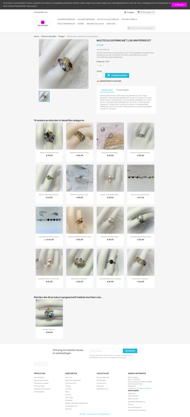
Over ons (110, 24)
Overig (81, 24)
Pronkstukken (39, 392)
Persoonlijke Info (103, 377)
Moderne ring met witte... (110, 195)
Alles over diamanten (73, 380)
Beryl (67, 392)
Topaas (68, 386)
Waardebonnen (103, 389)
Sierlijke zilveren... (49, 329)
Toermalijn (69, 397)
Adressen (100, 386)
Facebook (36, 364)
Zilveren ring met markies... (141, 153)
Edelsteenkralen (66, 24)
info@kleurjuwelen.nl (144, 388)
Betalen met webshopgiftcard (76, 403)
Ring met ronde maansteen (140, 237)
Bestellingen (101, 380)
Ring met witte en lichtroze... (49, 279)
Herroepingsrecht (135, 407)
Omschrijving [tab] (107, 90)
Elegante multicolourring (49, 153)
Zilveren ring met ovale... (79, 195)
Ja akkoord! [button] (179, 5)
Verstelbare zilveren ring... (49, 237)
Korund (68, 395)
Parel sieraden (39, 386)
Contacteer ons (41, 12)
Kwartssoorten (71, 383)
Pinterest (41, 364)
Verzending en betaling (136, 410)
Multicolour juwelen (108, 19)
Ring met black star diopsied (110, 279)
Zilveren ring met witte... (110, 237)
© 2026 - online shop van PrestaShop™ (95, 414)
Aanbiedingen (39, 377)
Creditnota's (101, 383)
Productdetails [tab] (122, 90)
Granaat (68, 389)
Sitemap (68, 409)
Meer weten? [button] (32, 6)
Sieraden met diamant (42, 389)
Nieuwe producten (41, 380)
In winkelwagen (117, 75)
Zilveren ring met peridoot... (49, 195)
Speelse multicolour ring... (80, 153)
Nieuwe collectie (95, 24)
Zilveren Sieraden (66, 19)
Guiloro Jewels (129, 19)
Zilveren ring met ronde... (141, 195)
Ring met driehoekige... (110, 153)
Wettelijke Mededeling (136, 402)
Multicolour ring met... (79, 279)
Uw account (103, 373)
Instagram (46, 364)
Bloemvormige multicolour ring (79, 237)
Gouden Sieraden (86, 19)
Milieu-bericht (133, 399)
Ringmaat (68, 400)
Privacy (130, 404)
